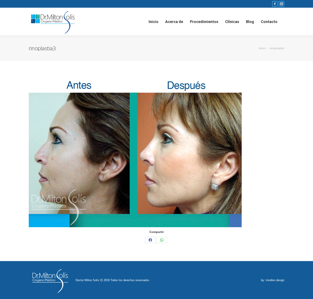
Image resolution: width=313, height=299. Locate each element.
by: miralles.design (272, 280)
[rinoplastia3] (156, 152)
